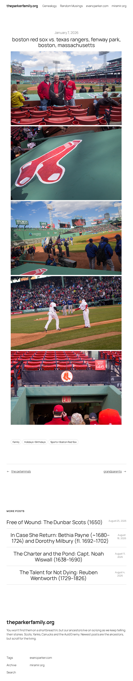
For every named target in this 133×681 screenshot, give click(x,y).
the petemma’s (21, 471)
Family (16, 442)
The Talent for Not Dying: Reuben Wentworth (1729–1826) (59, 575)
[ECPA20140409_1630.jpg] (66, 423)
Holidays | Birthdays (35, 442)
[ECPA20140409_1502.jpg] (66, 123)
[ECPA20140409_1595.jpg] (66, 348)
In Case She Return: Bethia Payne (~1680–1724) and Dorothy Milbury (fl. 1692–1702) (60, 538)
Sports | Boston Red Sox (63, 442)
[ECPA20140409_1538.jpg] (66, 273)
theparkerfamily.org (22, 5)
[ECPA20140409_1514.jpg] (66, 198)
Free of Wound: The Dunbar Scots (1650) (55, 522)
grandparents (113, 471)
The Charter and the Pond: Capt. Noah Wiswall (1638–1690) (59, 556)
